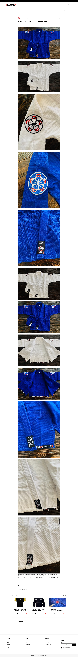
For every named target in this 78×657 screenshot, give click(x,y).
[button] (20, 5)
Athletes (37, 10)
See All (64, 595)
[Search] (66, 5)
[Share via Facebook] (18, 585)
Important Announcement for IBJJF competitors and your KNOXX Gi (57, 610)
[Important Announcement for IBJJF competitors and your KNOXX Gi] (57, 602)
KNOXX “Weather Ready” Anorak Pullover (39, 610)
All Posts (14, 10)
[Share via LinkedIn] (24, 585)
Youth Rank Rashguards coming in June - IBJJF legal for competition (20, 610)
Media (32, 10)
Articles (19, 10)
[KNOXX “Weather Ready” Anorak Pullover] (39, 602)
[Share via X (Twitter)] (21, 585)
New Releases (26, 10)
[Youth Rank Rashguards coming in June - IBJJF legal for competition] (20, 602)
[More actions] (59, 18)
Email (62, 642)
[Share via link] (26, 585)
